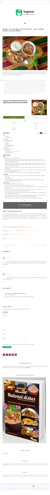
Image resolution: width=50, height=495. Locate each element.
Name (3, 329)
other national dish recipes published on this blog (20, 234)
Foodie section (29, 226)
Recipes (16, 238)
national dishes (13, 230)
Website (4, 338)
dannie (7, 273)
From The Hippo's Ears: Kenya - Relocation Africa (15, 293)
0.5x (38, 133)
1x (41, 133)
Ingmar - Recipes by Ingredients (25, 12)
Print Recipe (14, 117)
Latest (8, 238)
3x (45, 133)
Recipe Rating (5, 311)
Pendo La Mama (38, 216)
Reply (3, 266)
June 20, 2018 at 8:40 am (10, 275)
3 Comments (18, 33)
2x (43, 133)
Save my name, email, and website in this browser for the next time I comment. (18, 344)
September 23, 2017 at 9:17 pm (11, 259)
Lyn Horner (8, 257)
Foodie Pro (23, 492)
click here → (28, 367)
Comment (4, 315)
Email (3, 334)
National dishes (11, 238)
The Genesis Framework (32, 492)
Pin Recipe (37, 117)
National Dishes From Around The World (30, 230)
